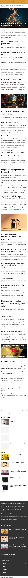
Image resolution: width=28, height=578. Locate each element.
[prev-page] (2, 492)
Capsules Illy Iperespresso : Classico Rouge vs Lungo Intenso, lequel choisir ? (18, 471)
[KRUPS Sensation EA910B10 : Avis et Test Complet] (5, 487)
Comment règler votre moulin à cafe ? (18, 427)
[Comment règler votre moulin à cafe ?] (5, 430)
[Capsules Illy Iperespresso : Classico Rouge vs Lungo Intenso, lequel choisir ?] (5, 472)
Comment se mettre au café (22, 412)
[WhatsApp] (15, 404)
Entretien (7, 5)
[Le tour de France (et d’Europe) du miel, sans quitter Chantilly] (5, 457)
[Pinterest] (11, 404)
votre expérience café (17, 376)
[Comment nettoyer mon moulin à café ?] (5, 438)
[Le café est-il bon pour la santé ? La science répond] (5, 464)
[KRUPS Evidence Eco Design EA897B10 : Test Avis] (5, 480)
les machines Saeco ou (18, 292)
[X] (7, 404)
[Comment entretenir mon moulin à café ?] (5, 446)
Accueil (2, 5)
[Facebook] (3, 404)
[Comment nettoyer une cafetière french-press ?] (5, 422)
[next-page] (4, 492)
